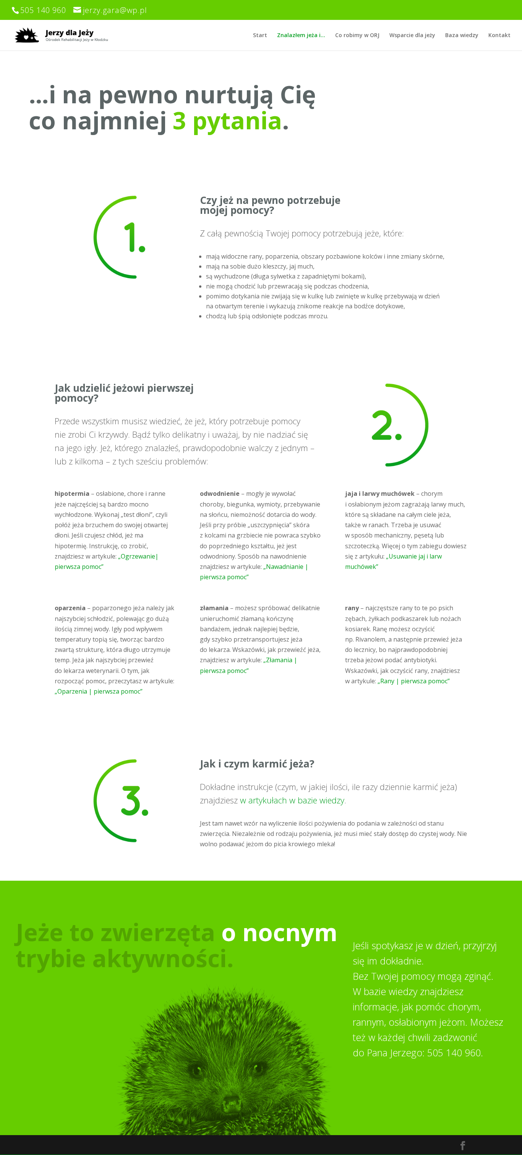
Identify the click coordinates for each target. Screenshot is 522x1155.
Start (260, 36)
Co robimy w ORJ (357, 36)
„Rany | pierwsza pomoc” (414, 681)
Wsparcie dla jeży (412, 36)
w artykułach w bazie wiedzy (292, 800)
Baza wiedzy (461, 36)
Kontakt (499, 36)
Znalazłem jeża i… (301, 36)
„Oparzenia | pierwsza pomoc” (99, 691)
